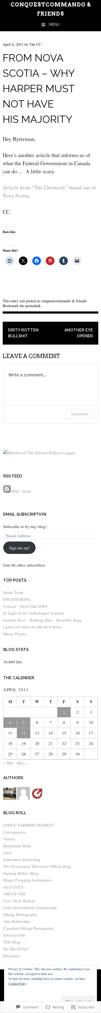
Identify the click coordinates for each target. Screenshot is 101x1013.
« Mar (8, 762)
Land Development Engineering (30, 907)
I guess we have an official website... (33, 626)
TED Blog (11, 942)
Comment (79, 414)
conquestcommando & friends (63, 300)
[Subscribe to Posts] (7, 491)
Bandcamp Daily (17, 845)
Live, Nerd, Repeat (19, 900)
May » (22, 762)
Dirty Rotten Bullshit (23, 333)
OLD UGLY (13, 887)
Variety (9, 838)
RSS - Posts (21, 491)
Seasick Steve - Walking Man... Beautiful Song (42, 620)
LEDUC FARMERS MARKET (28, 825)
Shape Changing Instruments (27, 880)
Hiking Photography (20, 914)
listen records (14, 935)
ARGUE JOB (14, 893)
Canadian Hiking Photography (28, 928)
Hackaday (11, 955)
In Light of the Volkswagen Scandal (33, 613)
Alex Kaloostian (16, 921)
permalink (33, 305)
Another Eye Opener (78, 333)
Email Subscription (24, 514)
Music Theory (15, 633)
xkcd (7, 852)
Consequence (14, 832)
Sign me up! (19, 547)
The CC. (35, 44)
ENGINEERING (17, 599)
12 (24, 733)
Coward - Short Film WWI (25, 606)
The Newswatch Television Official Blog (37, 866)
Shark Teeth (13, 592)
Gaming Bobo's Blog (21, 873)
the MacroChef (15, 948)
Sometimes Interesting (21, 859)
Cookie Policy (17, 983)
